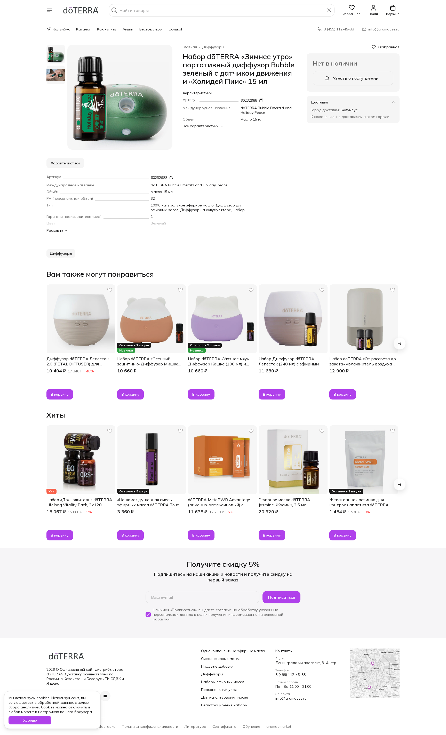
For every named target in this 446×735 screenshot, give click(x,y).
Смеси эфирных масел (220, 658)
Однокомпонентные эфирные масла (233, 651)
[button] (352, 10)
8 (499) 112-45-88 (290, 674)
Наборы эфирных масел (222, 682)
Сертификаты (224, 726)
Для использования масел (224, 697)
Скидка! (175, 29)
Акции (128, 29)
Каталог (83, 29)
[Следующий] (399, 343)
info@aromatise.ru (291, 698)
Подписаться (281, 597)
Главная (190, 47)
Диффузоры (213, 47)
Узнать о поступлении (355, 78)
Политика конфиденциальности (150, 726)
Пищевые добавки (217, 666)
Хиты (55, 415)
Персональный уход (219, 689)
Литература (195, 726)
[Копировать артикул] (261, 100)
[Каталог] (49, 10)
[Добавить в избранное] (109, 290)
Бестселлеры (150, 29)
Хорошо (30, 720)
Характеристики (65, 163)
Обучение (251, 726)
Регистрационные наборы (224, 705)
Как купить (106, 29)
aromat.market (278, 726)
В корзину (60, 394)
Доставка (107, 726)
